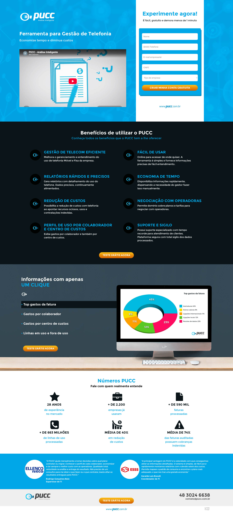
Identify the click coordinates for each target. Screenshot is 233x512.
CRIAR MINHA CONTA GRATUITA (170, 87)
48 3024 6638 (194, 495)
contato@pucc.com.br (197, 499)
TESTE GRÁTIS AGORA (116, 255)
